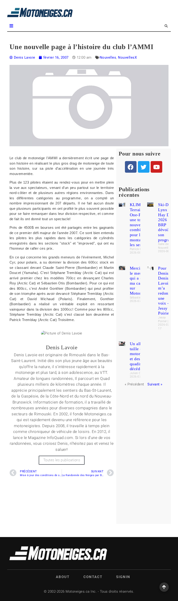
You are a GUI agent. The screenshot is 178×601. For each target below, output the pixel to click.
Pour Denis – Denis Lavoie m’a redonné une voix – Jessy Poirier (165, 290)
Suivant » (154, 384)
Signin (123, 577)
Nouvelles (108, 57)
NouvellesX (127, 57)
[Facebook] (131, 167)
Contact (92, 577)
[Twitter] (143, 167)
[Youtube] (156, 167)
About (63, 577)
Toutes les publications (61, 460)
